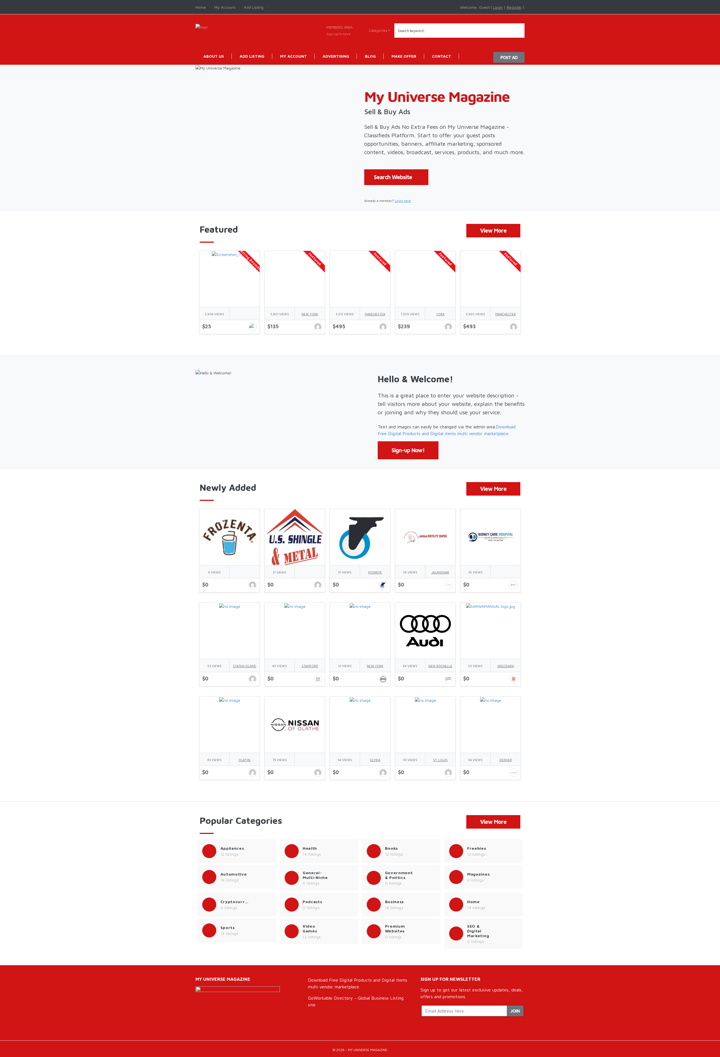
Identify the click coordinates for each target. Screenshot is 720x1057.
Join (515, 1010)
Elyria (375, 760)
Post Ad (509, 57)
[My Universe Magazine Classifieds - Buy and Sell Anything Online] (201, 26)
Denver (506, 760)
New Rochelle (440, 666)
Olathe (244, 760)
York (440, 314)
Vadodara (505, 666)
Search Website (393, 177)
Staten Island (244, 666)
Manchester (375, 314)
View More (493, 230)
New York (310, 314)
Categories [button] (378, 30)
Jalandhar (440, 572)
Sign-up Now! (408, 450)
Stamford (310, 666)
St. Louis (440, 760)
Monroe (375, 572)
